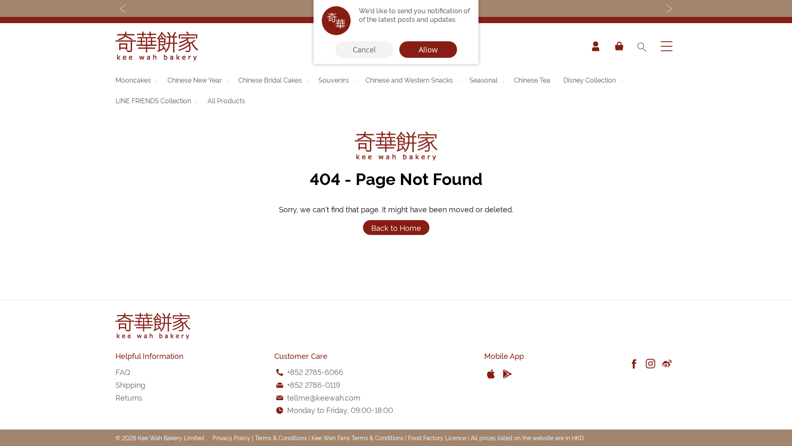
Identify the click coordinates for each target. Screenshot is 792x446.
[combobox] (641, 46)
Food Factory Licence (437, 437)
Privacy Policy (231, 437)
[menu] (396, 90)
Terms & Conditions (281, 437)
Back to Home (396, 227)
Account (595, 46)
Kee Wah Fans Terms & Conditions (357, 437)
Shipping (130, 384)
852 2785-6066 (316, 371)
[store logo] (157, 46)
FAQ (123, 371)
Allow (428, 50)
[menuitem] (137, 79)
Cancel (364, 50)
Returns (129, 397)
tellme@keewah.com (324, 397)
